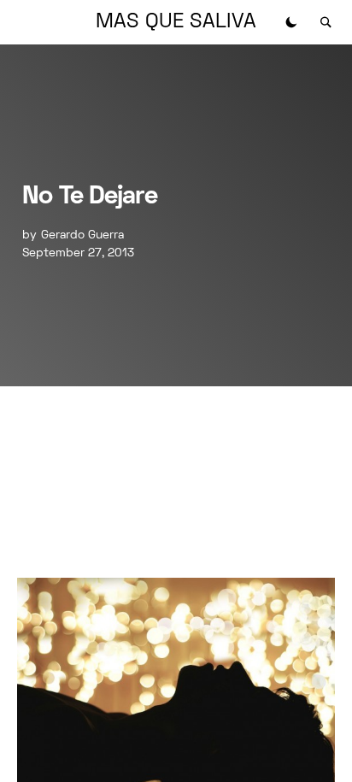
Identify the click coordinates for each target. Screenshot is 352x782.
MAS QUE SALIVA (176, 22)
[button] (291, 22)
